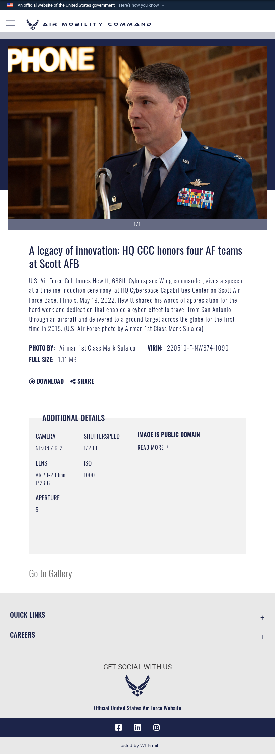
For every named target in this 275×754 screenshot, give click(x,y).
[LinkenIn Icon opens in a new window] (137, 727)
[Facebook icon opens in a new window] (119, 727)
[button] (142, 5)
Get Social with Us (137, 667)
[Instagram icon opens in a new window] (156, 727)
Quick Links (27, 614)
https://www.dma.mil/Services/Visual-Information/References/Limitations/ (178, 532)
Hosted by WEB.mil (137, 745)
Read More (152, 447)
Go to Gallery (50, 573)
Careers (22, 634)
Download (49, 381)
